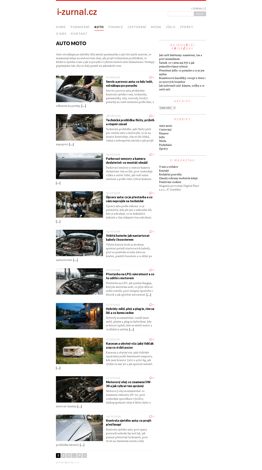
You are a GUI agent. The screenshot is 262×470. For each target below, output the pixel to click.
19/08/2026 (113, 77)
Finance (115, 27)
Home (61, 27)
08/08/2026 (113, 116)
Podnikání (80, 27)
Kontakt (79, 33)
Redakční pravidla (170, 175)
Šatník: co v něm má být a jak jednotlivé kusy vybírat (176, 65)
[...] (83, 106)
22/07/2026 (113, 270)
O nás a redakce (168, 167)
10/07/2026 (113, 378)
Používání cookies (170, 182)
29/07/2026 (113, 155)
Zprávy (186, 27)
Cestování (137, 27)
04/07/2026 (113, 416)
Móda (156, 27)
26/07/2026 (113, 193)
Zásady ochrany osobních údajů (178, 178)
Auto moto (165, 126)
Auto (99, 27)
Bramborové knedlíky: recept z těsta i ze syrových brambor (182, 80)
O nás (61, 33)
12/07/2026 (113, 305)
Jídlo (171, 27)
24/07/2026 (113, 232)
